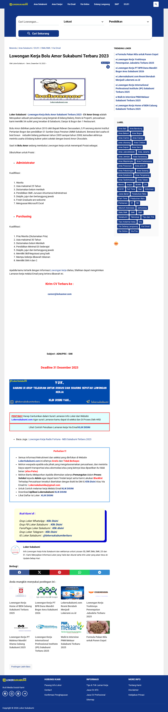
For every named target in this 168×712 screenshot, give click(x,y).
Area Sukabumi (40, 4)
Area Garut (136, 147)
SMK (133, 212)
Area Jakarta (143, 152)
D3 (145, 184)
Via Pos (134, 231)
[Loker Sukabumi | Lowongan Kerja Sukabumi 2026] (18, 4)
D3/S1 (126, 4)
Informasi (149, 189)
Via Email (71, 4)
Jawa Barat (123, 194)
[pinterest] (60, 572)
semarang (142, 208)
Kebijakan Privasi (136, 695)
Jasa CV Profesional (97, 695)
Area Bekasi (123, 133)
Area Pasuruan (125, 166)
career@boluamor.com (60, 294)
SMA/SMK (122, 212)
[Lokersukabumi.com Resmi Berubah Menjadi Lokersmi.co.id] (72, 592)
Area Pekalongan (126, 171)
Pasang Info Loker (54, 685)
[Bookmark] (108, 67)
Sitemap (90, 699)
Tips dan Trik (148, 217)
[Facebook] (5, 693)
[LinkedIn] (18, 693)
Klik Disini (90, 481)
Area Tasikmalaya (126, 180)
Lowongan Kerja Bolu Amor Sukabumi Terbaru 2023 (55, 114)
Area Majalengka (125, 161)
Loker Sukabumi (26, 708)
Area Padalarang (144, 161)
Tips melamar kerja (127, 222)
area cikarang (124, 142)
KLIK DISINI (84, 427)
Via (140, 222)
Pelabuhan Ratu (137, 198)
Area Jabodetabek (126, 152)
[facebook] (19, 572)
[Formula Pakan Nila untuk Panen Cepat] (98, 627)
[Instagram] (11, 693)
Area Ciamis (123, 138)
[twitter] (39, 572)
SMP (117, 4)
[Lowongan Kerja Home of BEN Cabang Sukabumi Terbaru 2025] (21, 592)
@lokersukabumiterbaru (57, 535)
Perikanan (122, 203)
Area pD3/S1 (140, 166)
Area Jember (124, 157)
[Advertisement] (59, 319)
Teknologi (135, 217)
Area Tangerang (142, 175)
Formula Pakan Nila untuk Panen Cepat (137, 54)
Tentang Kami (134, 685)
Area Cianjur (57, 4)
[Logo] (21, 680)
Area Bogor (137, 133)
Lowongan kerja (58, 270)
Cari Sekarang (40, 33)
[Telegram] (24, 693)
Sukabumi (122, 217)
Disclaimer (133, 690)
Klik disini (57, 528)
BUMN (138, 184)
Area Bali (122, 129)
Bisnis (121, 184)
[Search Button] (156, 4)
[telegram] (100, 572)
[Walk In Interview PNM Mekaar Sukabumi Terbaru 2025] (72, 627)
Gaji (140, 189)
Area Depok (123, 147)
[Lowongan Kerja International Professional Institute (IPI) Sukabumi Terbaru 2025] (46, 627)
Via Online (84, 4)
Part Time (122, 198)
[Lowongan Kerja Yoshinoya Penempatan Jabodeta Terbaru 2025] (98, 592)
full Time (131, 189)
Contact (48, 690)
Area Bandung (136, 129)
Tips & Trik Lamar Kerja (97, 685)
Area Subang (142, 171)
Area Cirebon (139, 142)
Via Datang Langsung (128, 226)
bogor (129, 184)
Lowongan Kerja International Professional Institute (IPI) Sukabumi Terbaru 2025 (46, 644)
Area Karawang (140, 157)
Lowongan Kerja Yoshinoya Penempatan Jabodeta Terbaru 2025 (95, 609)
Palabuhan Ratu (139, 194)
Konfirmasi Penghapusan (56, 695)
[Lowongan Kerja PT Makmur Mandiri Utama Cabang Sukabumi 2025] (21, 627)
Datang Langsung (102, 4)
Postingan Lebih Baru (20, 667)
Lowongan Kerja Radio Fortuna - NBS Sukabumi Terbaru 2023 (60, 439)
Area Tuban (143, 180)
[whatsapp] (80, 572)
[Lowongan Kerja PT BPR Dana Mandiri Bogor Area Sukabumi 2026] (46, 592)
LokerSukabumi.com (29, 461)
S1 (132, 203)
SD (137, 203)
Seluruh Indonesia (126, 208)
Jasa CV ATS (93, 690)
